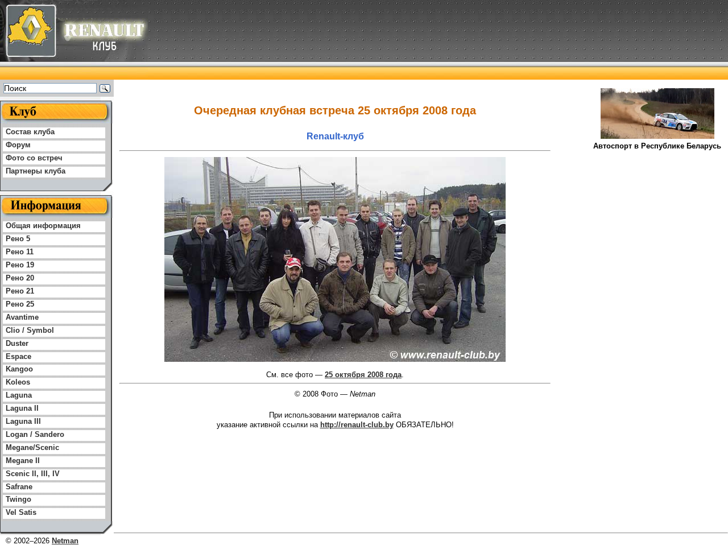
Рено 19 (20, 265)
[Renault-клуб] (74, 77)
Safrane (19, 486)
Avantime (22, 317)
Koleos (18, 382)
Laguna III (23, 421)
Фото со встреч (34, 158)
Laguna (19, 395)
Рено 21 (20, 291)
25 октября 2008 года (363, 374)
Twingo (18, 499)
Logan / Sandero (35, 434)
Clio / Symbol (30, 330)
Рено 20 (20, 278)
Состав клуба (30, 131)
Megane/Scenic (32, 447)
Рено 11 (20, 251)
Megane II (23, 460)
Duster (17, 343)
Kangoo (19, 369)
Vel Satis (21, 512)
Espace (18, 356)
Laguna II (22, 408)
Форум (18, 145)
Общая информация (43, 225)
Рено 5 (18, 238)
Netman (65, 540)
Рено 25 (20, 304)
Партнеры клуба (35, 171)
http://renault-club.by (357, 424)
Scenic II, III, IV (33, 473)
